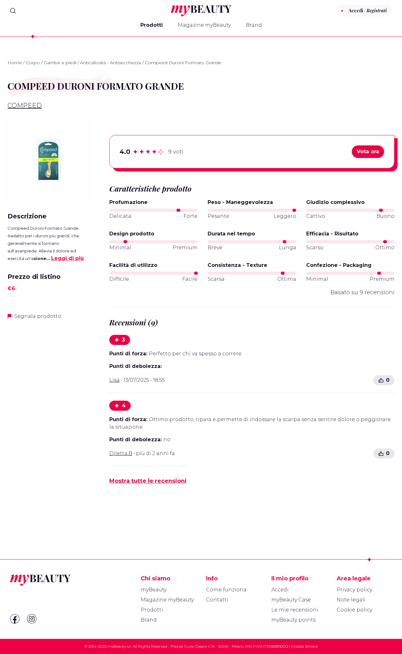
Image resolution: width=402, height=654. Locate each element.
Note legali (351, 600)
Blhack (311, 646)
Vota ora (368, 152)
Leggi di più (67, 258)
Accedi (280, 590)
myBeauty (153, 590)
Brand (254, 25)
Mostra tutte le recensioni (148, 480)
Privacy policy (354, 590)
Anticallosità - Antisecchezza (110, 62)
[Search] (13, 11)
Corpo (33, 62)
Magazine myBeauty (204, 25)
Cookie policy (354, 610)
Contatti (217, 600)
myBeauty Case (291, 600)
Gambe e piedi (60, 62)
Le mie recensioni (294, 610)
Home (15, 62)
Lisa (114, 380)
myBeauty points (293, 620)
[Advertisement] (48, 424)
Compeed (25, 105)
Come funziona (226, 590)
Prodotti (151, 25)
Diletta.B (120, 453)
